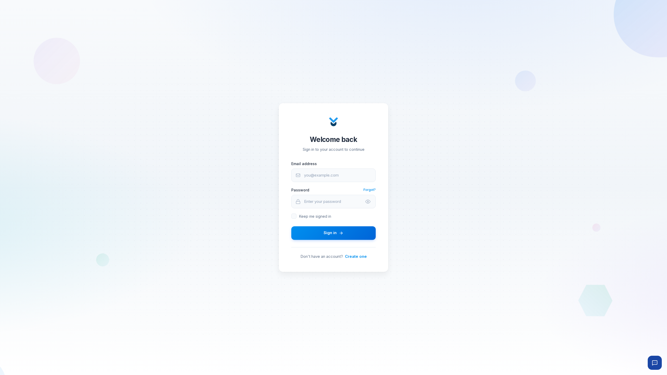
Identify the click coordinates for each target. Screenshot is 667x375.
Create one (356, 256)
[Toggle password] (368, 201)
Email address (304, 163)
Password (300, 190)
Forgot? (369, 190)
